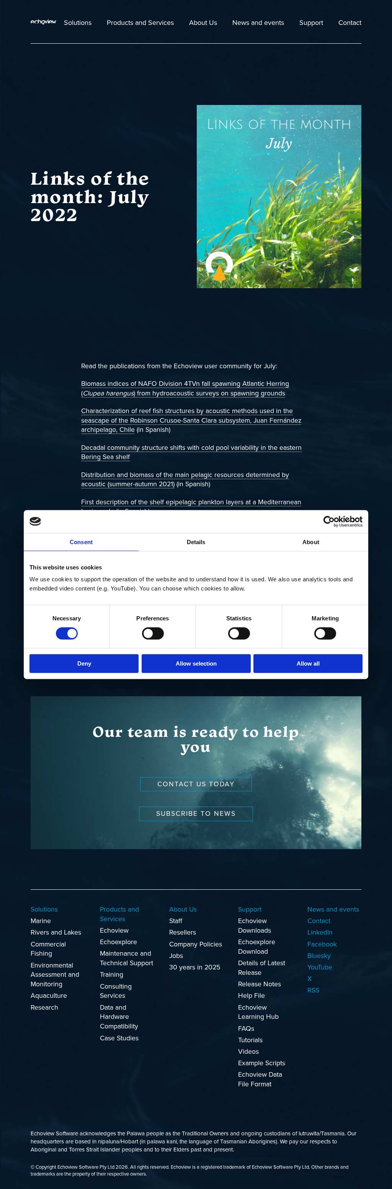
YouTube (319, 967)
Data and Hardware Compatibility (119, 1017)
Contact (349, 22)
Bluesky (319, 956)
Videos (248, 1052)
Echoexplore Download (256, 947)
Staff (175, 921)
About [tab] (310, 542)
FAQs (246, 1029)
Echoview (114, 931)
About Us (203, 22)
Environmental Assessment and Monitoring (55, 975)
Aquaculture (49, 996)
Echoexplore (118, 942)
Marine (41, 921)
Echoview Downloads (254, 926)
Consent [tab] (81, 542)
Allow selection (196, 663)
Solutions (77, 22)
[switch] (153, 633)
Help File (251, 996)
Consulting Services (116, 991)
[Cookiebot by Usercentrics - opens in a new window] (329, 521)
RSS (313, 990)
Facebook (322, 944)
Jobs (176, 956)
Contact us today (195, 784)
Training (111, 975)
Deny (84, 663)
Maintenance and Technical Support (126, 958)
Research (44, 1008)
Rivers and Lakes (56, 932)
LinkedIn (320, 932)
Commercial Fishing (48, 949)
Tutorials (250, 1040)
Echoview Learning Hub (258, 1012)
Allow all (308, 663)
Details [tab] (196, 542)
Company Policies (195, 944)
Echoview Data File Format (260, 1079)
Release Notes (259, 984)
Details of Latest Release (261, 968)
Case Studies (119, 1038)
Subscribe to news (195, 814)
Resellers (182, 932)
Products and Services (140, 22)
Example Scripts (261, 1063)
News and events (258, 22)
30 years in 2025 (194, 967)
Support (311, 22)
